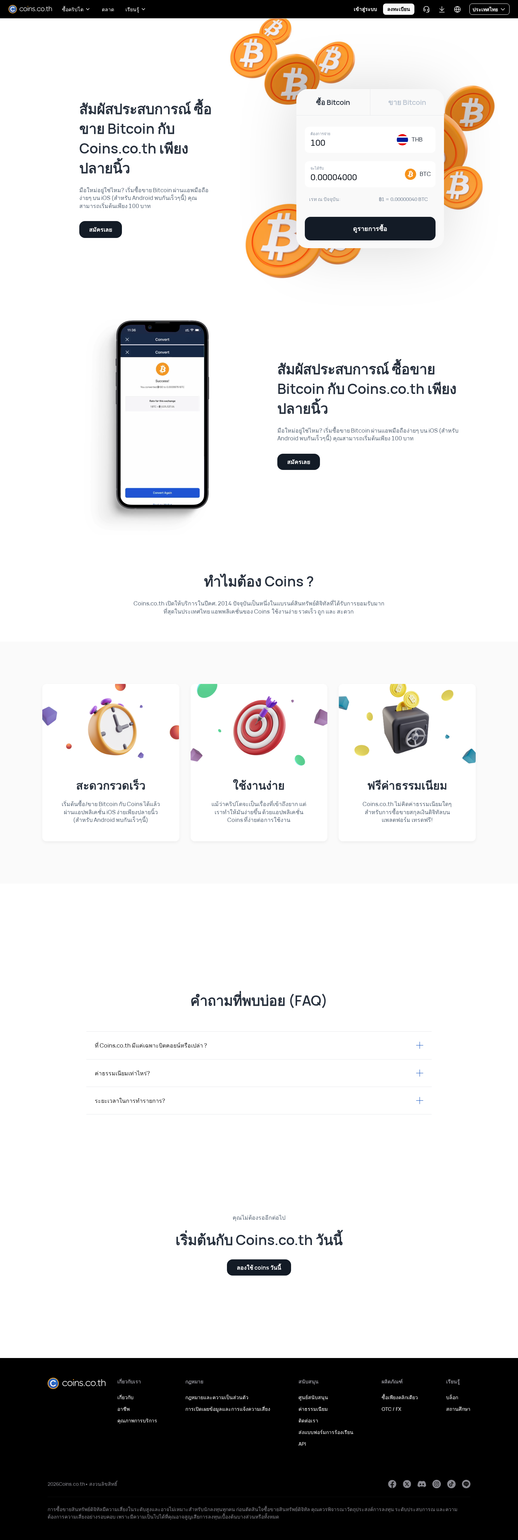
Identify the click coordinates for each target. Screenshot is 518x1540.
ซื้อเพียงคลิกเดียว (400, 1397)
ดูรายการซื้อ (370, 228)
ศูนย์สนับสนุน (313, 1397)
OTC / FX (391, 1409)
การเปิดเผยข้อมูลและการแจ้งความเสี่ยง (227, 1409)
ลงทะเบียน (398, 9)
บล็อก (452, 1397)
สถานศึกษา (458, 1409)
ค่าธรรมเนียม (313, 1409)
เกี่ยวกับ (125, 1397)
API (302, 1443)
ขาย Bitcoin (407, 102)
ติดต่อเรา (308, 1420)
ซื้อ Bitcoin (333, 102)
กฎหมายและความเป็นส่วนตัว (216, 1397)
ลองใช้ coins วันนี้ (259, 1267)
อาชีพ (123, 1409)
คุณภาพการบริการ (137, 1420)
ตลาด (108, 9)
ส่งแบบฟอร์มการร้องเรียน (325, 1432)
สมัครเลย (100, 229)
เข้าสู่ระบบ (365, 9)
